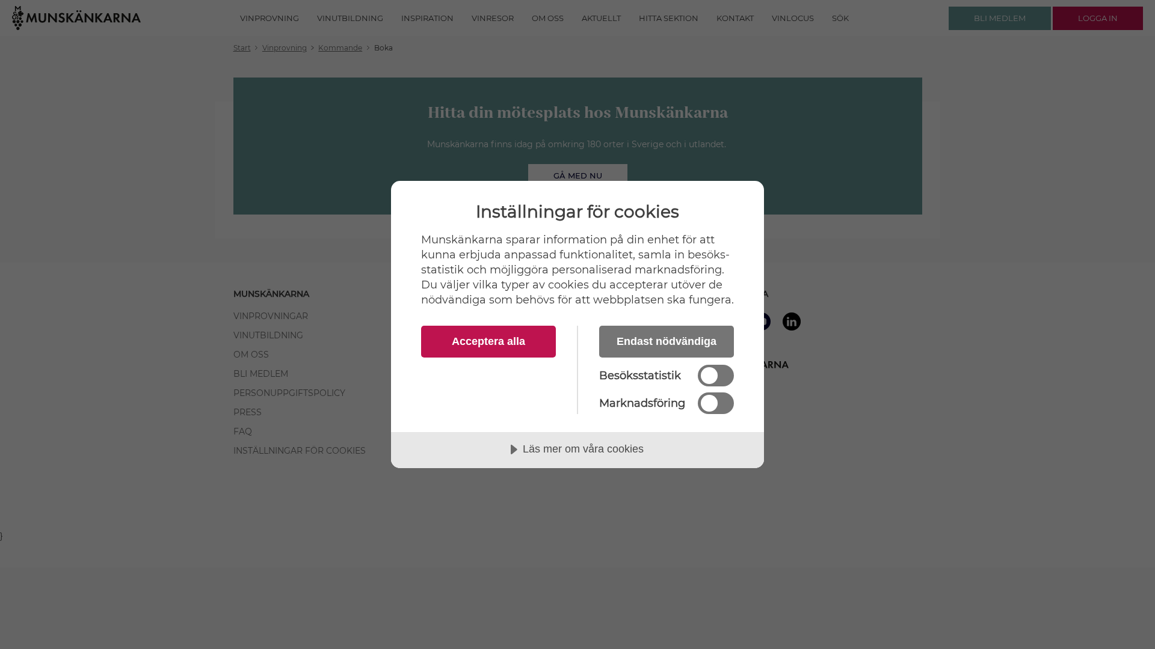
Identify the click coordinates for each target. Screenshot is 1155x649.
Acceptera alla (488, 341)
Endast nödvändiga (666, 341)
